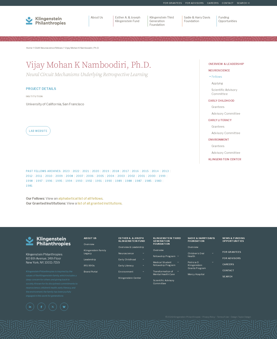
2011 (39, 176)
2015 (145, 171)
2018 (115, 171)
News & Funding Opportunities (233, 239)
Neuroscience (219, 70)
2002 (131, 176)
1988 (128, 180)
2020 (95, 171)
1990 (108, 180)
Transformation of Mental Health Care (164, 273)
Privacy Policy (208, 317)
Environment (218, 139)
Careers (213, 3)
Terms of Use (223, 317)
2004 (111, 176)
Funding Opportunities (227, 19)
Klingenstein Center (224, 159)
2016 (135, 171)
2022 (76, 171)
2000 (152, 176)
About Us (97, 17)
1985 (148, 180)
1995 (59, 180)
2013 (165, 171)
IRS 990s (89, 265)
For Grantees (172, 3)
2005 (100, 176)
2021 (86, 171)
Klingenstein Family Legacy (95, 252)
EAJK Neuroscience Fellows (49, 47)
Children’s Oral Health (196, 255)
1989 (118, 180)
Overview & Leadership (226, 64)
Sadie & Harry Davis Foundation (197, 19)
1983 (158, 180)
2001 (141, 176)
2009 (59, 176)
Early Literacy (220, 120)
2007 (79, 176)
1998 (29, 180)
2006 (90, 176)
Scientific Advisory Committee (224, 92)
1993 (79, 180)
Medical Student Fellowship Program (164, 264)
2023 (66, 171)
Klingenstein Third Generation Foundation (161, 21)
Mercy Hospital (196, 274)
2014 (155, 171)
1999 (162, 176)
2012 (29, 176)
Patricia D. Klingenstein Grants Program (197, 265)
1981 (29, 185)
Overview (89, 244)
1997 (39, 180)
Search (242, 3)
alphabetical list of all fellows (80, 198)
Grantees (218, 107)
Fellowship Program (164, 256)
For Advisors (194, 3)
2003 (121, 176)
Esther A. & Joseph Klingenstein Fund (127, 19)
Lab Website (38, 130)
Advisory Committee (226, 113)
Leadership (90, 259)
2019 (105, 171)
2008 (69, 176)
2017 (125, 171)
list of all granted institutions (99, 203)
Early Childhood (221, 100)
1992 (89, 180)
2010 (49, 176)
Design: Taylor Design (241, 317)
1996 (49, 180)
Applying (217, 83)
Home (29, 47)
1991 (98, 180)
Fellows (217, 76)
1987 (138, 180)
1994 (69, 180)
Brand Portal (91, 271)
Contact (228, 3)
